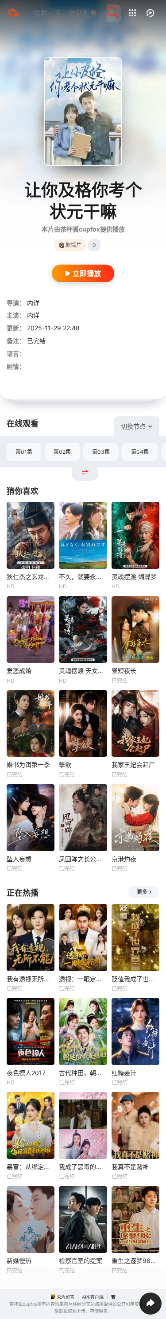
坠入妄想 (19, 859)
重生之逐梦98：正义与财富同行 (135, 1260)
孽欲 (65, 764)
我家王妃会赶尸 (133, 764)
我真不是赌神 (130, 1166)
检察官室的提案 (80, 1260)
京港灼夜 (124, 859)
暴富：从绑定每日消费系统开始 (30, 1166)
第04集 (140, 451)
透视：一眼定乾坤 (83, 979)
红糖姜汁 (124, 1072)
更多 (142, 892)
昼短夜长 (124, 670)
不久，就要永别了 (83, 576)
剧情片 (73, 245)
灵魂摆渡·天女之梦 (83, 670)
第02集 (62, 451)
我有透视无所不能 (30, 979)
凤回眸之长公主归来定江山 (83, 859)
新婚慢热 (19, 1260)
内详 (33, 302)
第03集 (101, 451)
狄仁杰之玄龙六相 (30, 576)
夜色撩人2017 (26, 1072)
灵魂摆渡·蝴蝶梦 (134, 576)
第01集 (23, 451)
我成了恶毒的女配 (83, 1166)
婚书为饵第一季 (28, 764)
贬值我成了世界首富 (135, 979)
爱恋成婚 (19, 670)
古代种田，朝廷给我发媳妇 (83, 1072)
